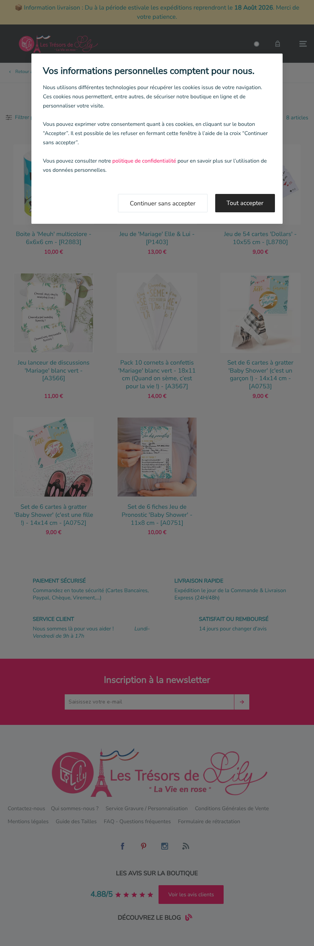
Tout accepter (245, 203)
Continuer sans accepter (163, 203)
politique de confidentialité (144, 160)
